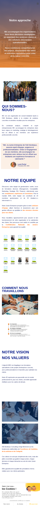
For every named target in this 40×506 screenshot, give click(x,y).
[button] (37, 3)
